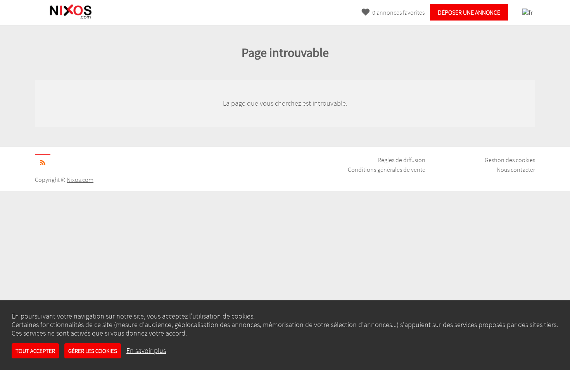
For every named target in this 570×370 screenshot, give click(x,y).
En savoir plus (146, 350)
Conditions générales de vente (386, 169)
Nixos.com (80, 179)
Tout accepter (35, 351)
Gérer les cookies (92, 351)
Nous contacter (516, 169)
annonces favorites (398, 12)
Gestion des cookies (510, 160)
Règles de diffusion (401, 160)
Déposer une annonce (469, 12)
